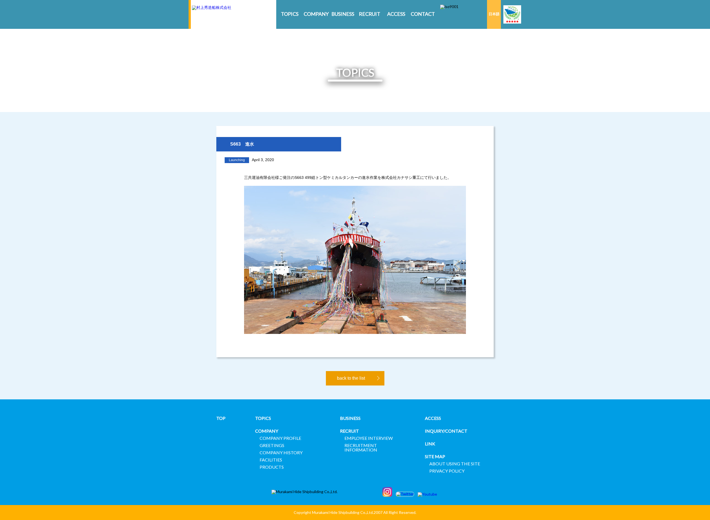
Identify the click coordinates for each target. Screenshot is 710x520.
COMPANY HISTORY (281, 452)
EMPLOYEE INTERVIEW (368, 438)
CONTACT (423, 14)
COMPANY (316, 14)
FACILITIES (271, 459)
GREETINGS (272, 445)
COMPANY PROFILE (280, 438)
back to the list (351, 378)
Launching (237, 160)
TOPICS (289, 14)
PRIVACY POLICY (447, 470)
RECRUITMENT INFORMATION (360, 447)
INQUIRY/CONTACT (446, 430)
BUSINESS (342, 14)
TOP (220, 418)
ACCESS (396, 14)
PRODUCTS (272, 467)
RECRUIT (369, 14)
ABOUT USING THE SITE (454, 463)
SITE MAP (435, 456)
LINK (430, 443)
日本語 (494, 14)
